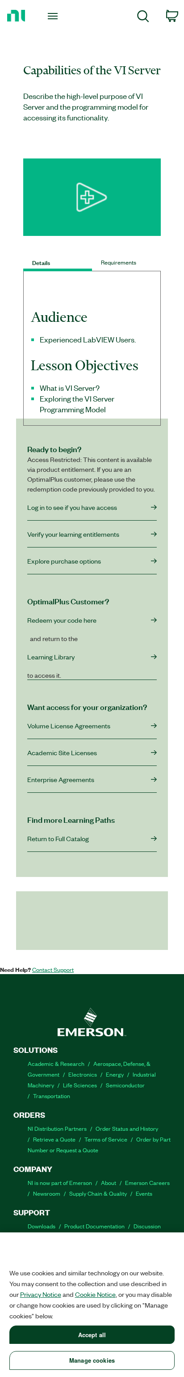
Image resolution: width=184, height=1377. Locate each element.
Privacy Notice (40, 1294)
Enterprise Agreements (60, 779)
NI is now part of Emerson (60, 1182)
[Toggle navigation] (54, 16)
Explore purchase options (64, 560)
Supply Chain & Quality (98, 1193)
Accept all (92, 1334)
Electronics (82, 1074)
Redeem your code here (61, 620)
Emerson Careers (147, 1182)
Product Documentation (94, 1226)
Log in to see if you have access (72, 507)
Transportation (51, 1095)
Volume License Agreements (68, 725)
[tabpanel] (92, 366)
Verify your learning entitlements (73, 534)
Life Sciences (80, 1085)
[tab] (57, 262)
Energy (115, 1074)
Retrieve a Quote (54, 1139)
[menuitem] (143, 18)
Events (144, 1193)
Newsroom (46, 1193)
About (108, 1182)
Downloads (41, 1226)
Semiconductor (125, 1085)
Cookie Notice (95, 1294)
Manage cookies (92, 1360)
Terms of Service (105, 1139)
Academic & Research (56, 1063)
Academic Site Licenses (62, 752)
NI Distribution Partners (57, 1128)
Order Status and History (127, 1128)
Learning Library (51, 656)
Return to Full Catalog (58, 838)
